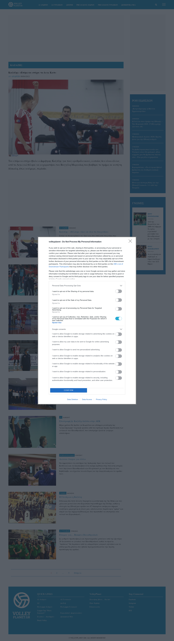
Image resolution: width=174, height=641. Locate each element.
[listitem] (87, 285)
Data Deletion (72, 399)
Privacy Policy (101, 399)
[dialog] (87, 320)
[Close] (131, 241)
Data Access (87, 399)
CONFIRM (68, 390)
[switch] (118, 291)
